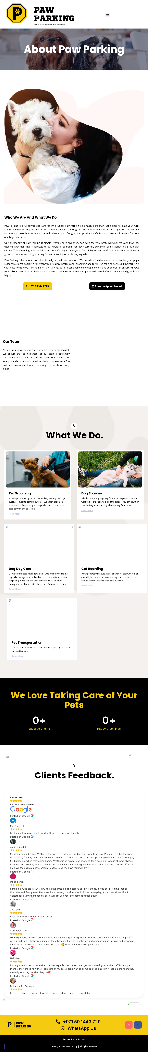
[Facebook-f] (138, 1025)
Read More (15, 514)
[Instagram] (128, 1025)
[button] (107, 15)
